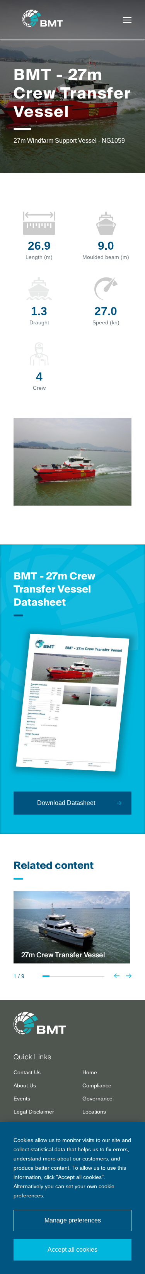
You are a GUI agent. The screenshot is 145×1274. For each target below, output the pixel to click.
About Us (25, 1085)
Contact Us (27, 1072)
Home (89, 1072)
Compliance (96, 1085)
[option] (72, 927)
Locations (94, 1112)
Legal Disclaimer (34, 1112)
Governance (97, 1098)
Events (22, 1098)
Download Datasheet (66, 803)
